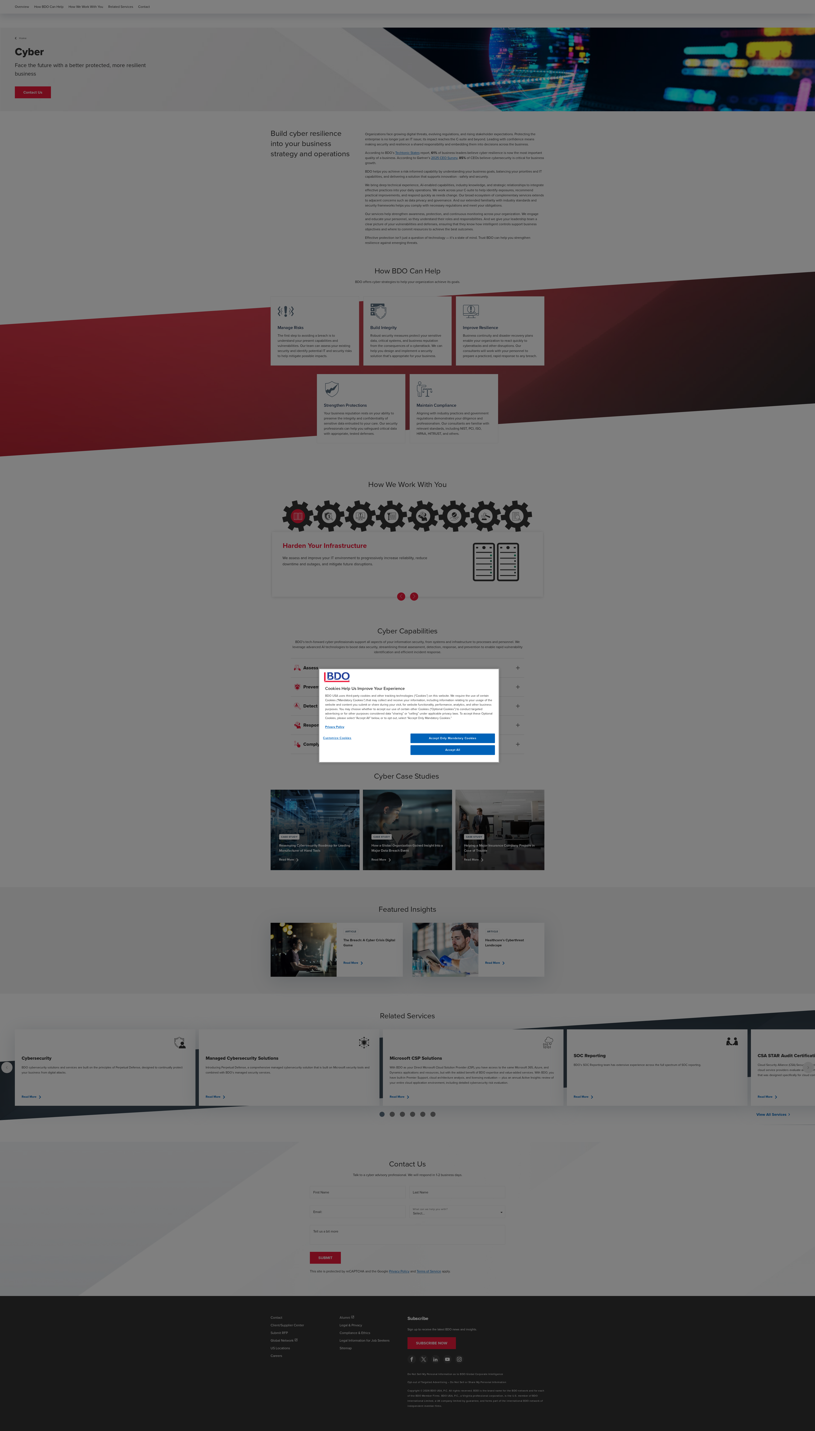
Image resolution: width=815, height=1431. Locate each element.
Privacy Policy (334, 727)
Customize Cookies (337, 738)
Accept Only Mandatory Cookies (452, 738)
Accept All (452, 750)
